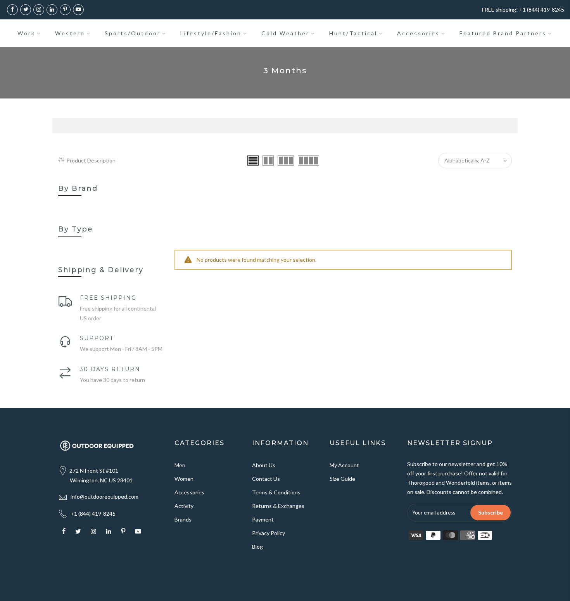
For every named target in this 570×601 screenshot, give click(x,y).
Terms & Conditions (276, 492)
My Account (344, 465)
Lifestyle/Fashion (211, 33)
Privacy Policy (268, 533)
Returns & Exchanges (278, 506)
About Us (263, 465)
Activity (183, 506)
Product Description (91, 160)
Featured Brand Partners (502, 33)
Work (26, 33)
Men (179, 465)
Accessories (418, 33)
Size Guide (342, 478)
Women (183, 478)
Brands (183, 519)
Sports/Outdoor (133, 33)
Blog (257, 546)
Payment (263, 519)
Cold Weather (285, 33)
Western (70, 33)
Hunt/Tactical (353, 33)
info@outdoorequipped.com (104, 496)
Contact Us (266, 478)
